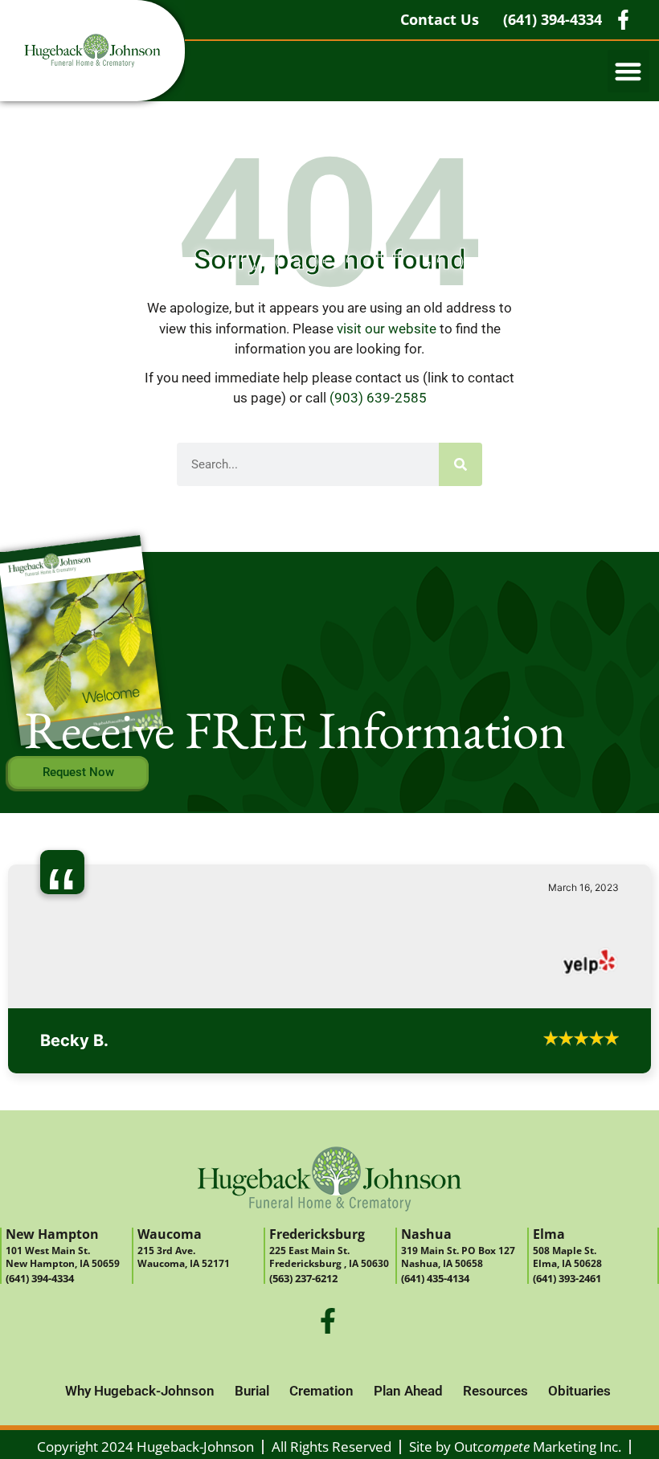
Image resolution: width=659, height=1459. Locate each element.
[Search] (460, 464)
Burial (252, 1391)
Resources (495, 1391)
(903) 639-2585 (378, 398)
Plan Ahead (408, 1391)
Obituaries (579, 1391)
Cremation (321, 1391)
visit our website (386, 329)
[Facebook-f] (328, 1321)
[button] (629, 71)
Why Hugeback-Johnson (140, 1391)
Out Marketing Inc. (537, 1446)
